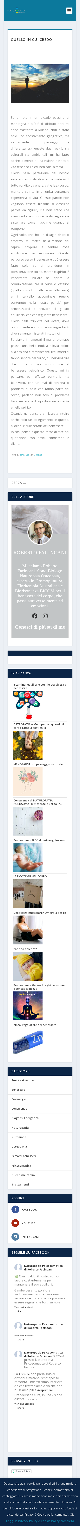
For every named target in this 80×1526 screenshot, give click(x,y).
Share (20, 1311)
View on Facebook (24, 1307)
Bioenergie (18, 1099)
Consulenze (19, 1108)
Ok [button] (72, 1514)
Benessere (18, 1089)
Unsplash (38, 454)
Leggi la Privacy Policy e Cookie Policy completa (40, 1521)
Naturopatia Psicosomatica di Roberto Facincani (43, 1267)
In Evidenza (21, 673)
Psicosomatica (21, 1165)
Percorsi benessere (24, 1156)
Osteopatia (19, 1146)
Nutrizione (18, 1137)
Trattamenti (20, 1184)
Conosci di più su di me (40, 627)
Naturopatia (20, 1127)
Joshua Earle (25, 454)
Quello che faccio (23, 1175)
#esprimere (45, 1390)
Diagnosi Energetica (25, 1118)
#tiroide (24, 1374)
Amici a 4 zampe (22, 1080)
